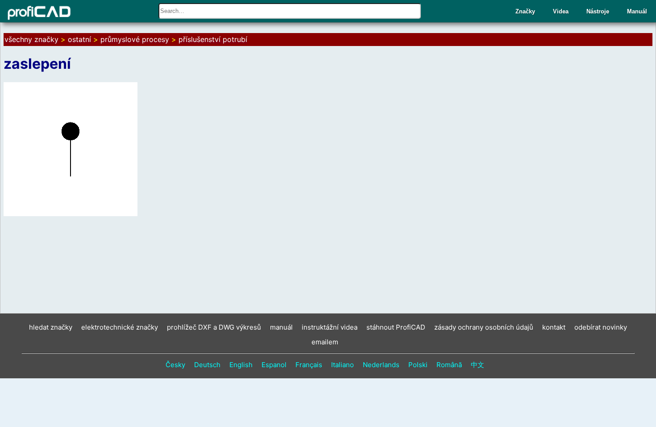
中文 (477, 364)
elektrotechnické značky (119, 327)
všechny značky (31, 39)
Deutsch (207, 364)
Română (449, 364)
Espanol (274, 364)
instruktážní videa (329, 327)
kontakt (553, 327)
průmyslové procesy (134, 39)
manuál (281, 327)
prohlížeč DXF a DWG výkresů (214, 327)
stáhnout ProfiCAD (395, 327)
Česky (175, 364)
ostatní (79, 39)
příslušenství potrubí (213, 39)
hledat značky (50, 327)
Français (308, 364)
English (241, 364)
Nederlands (381, 364)
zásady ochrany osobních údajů (483, 327)
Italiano (342, 364)
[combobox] (289, 11)
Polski (418, 364)
